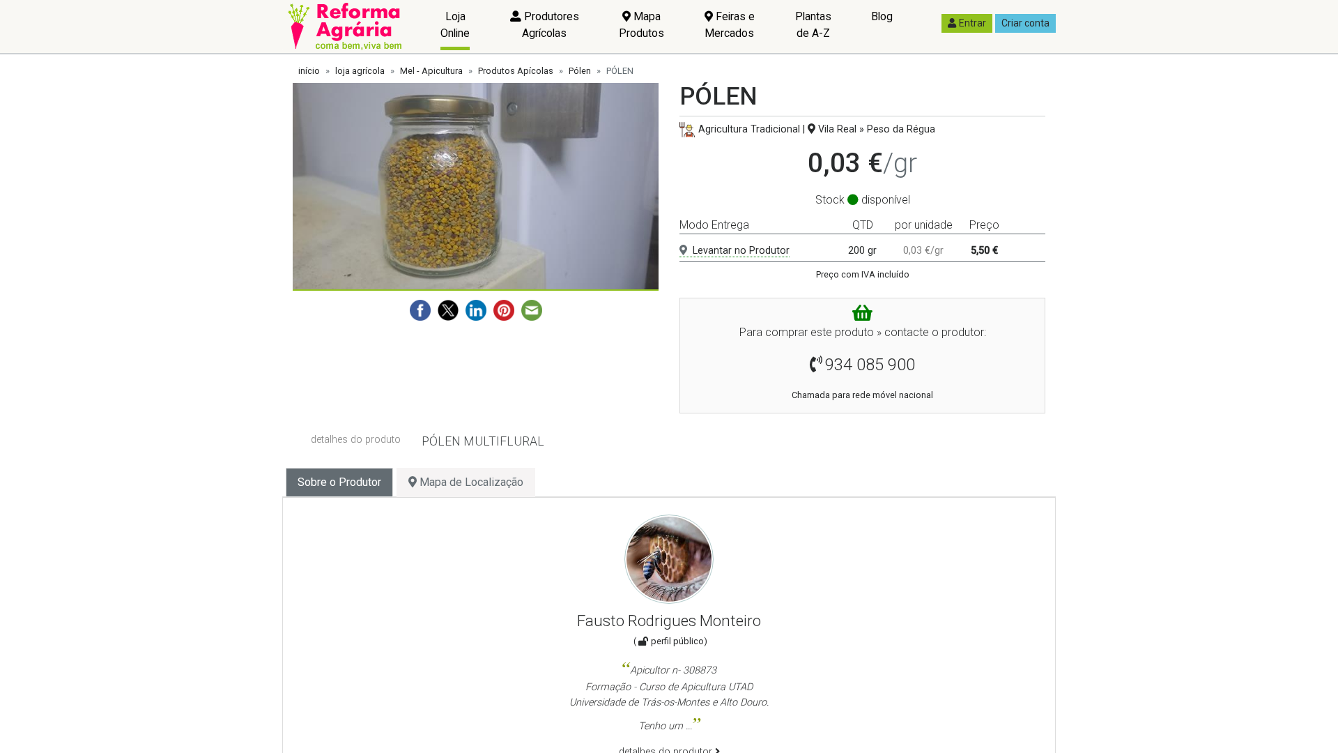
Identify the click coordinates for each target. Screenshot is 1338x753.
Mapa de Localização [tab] (470, 482)
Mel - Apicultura (431, 71)
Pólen (580, 71)
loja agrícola (360, 71)
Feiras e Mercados (730, 25)
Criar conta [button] (1025, 23)
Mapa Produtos (641, 25)
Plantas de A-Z (813, 25)
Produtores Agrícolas (550, 25)
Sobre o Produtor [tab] (339, 482)
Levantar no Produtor (741, 251)
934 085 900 (870, 364)
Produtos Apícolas (515, 71)
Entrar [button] (972, 23)
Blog (882, 16)
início (309, 71)
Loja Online (455, 25)
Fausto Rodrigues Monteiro (669, 620)
